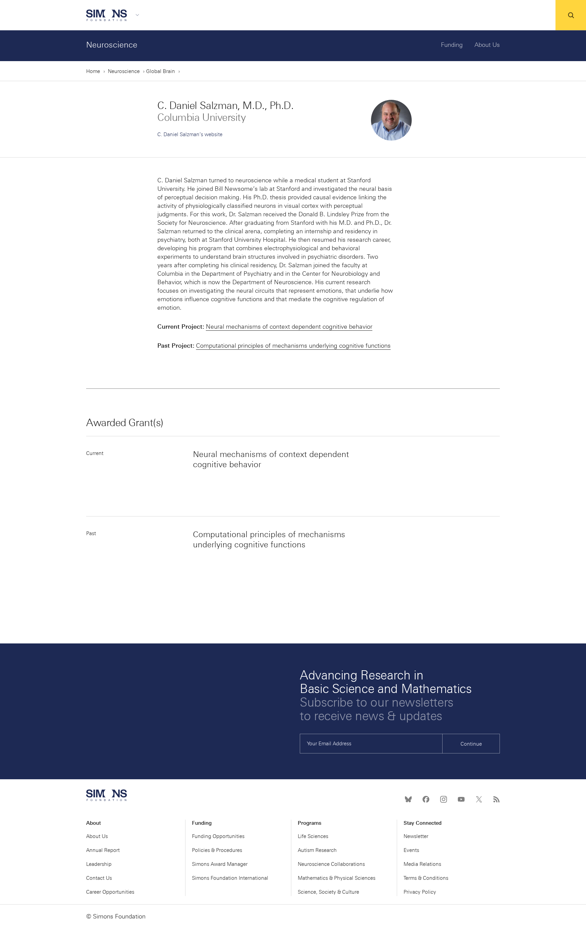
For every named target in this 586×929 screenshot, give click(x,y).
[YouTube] (461, 799)
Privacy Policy (420, 892)
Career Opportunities (110, 892)
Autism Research (317, 850)
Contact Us (99, 878)
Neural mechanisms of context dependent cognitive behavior (289, 326)
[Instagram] (443, 799)
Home (93, 71)
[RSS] (496, 799)
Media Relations (422, 864)
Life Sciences (313, 836)
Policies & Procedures (217, 850)
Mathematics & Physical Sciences (336, 878)
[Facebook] (426, 799)
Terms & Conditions (426, 878)
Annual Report (103, 850)
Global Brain (160, 71)
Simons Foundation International (230, 878)
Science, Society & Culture (328, 892)
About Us (487, 45)
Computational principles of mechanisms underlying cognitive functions (293, 345)
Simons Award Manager (220, 864)
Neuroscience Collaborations (331, 864)
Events (411, 850)
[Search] (570, 15)
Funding (452, 45)
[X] (478, 799)
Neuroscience (111, 45)
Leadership (99, 864)
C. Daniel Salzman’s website (189, 134)
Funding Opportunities (218, 836)
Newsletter (416, 836)
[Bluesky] (408, 799)
